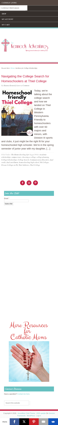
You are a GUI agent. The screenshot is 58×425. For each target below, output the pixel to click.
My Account (7, 19)
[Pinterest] (34, 421)
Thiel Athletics (24, 165)
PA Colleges (44, 162)
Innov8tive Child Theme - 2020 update (32, 413)
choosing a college (29, 157)
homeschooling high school (29, 162)
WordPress (31, 416)
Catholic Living (9, 2)
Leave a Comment (22, 85)
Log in (38, 416)
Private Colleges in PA (9, 165)
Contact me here (23, 394)
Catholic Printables (10, 8)
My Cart (6, 24)
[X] (24, 421)
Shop (4, 13)
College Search (23, 160)
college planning (43, 157)
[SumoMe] (53, 421)
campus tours (16, 157)
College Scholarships (9, 160)
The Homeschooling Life (20, 154)
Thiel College (35, 165)
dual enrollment (12, 162)
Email (6, 198)
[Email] (43, 421)
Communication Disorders (39, 160)
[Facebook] (14, 421)
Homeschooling (9, 8)
